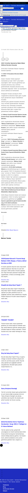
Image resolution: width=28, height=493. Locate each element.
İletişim (5, 491)
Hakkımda (6, 15)
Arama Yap (17, 8)
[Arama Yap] (1, 24)
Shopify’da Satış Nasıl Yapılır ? (11, 285)
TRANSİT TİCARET (7, 320)
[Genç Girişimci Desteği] (14, 383)
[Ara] (22, 8)
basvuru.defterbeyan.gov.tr (17, 131)
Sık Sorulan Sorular (8, 489)
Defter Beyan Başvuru (12, 230)
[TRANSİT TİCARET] (13, 314)
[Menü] (1, 10)
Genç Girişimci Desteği (9, 388)
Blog (4, 487)
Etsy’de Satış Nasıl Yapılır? (10, 353)
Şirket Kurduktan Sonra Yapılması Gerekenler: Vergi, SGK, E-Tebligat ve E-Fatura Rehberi (13, 424)
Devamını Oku (5, 279)
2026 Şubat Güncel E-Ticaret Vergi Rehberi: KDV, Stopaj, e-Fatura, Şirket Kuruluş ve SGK (13, 261)
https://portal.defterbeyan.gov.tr (16, 99)
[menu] (1, 12)
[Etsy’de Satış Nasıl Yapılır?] (14, 348)
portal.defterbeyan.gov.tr (10, 137)
